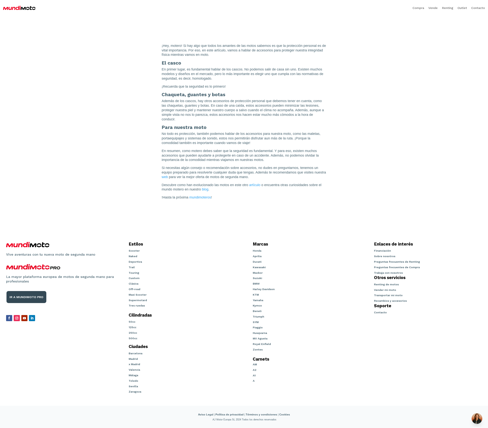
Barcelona (135, 353)
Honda (257, 250)
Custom (134, 278)
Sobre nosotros (384, 256)
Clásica (133, 283)
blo (204, 189)
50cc (132, 321)
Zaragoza (135, 391)
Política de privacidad (229, 414)
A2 (254, 369)
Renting (447, 8)
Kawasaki (259, 267)
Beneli (257, 311)
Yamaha (258, 300)
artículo (254, 185)
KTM (256, 294)
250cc (133, 332)
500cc (133, 338)
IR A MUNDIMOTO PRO (26, 297)
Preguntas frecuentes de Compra (397, 267)
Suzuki (257, 278)
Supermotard (138, 300)
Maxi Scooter (138, 294)
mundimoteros (200, 197)
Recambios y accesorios (390, 300)
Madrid (133, 358)
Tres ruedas (137, 305)
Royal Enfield (262, 344)
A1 (254, 375)
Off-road (134, 289)
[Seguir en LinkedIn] (32, 318)
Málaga (133, 375)
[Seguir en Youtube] (24, 318)
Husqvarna (260, 332)
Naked (133, 256)
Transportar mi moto (388, 295)
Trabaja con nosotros (388, 272)
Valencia (134, 369)
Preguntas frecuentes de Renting (397, 261)
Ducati (257, 261)
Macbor (258, 272)
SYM (256, 322)
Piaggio (258, 327)
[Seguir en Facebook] (9, 318)
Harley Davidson (264, 289)
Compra (418, 8)
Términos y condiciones (261, 414)
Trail (132, 267)
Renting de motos (386, 284)
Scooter (134, 250)
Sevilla (133, 386)
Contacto (478, 8)
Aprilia (257, 256)
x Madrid (134, 364)
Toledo (133, 380)
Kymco (257, 305)
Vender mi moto (385, 289)
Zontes (258, 349)
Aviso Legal (205, 414)
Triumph (258, 316)
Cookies (284, 414)
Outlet (462, 8)
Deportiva (135, 261)
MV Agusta (260, 338)
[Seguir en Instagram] (17, 318)
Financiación (382, 250)
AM (255, 364)
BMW (256, 283)
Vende (433, 8)
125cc (132, 327)
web (165, 177)
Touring (134, 272)
